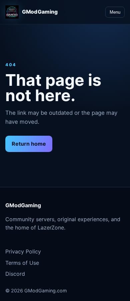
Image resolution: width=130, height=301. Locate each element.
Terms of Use (22, 262)
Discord (15, 273)
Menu (115, 12)
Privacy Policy (23, 251)
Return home (29, 143)
